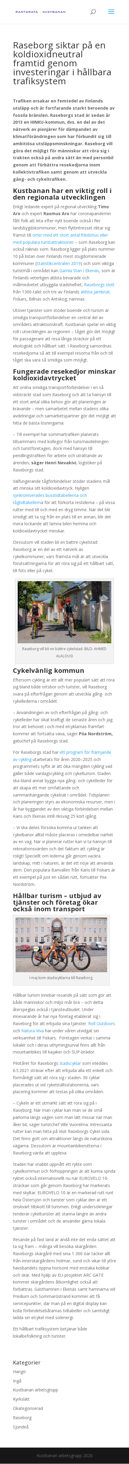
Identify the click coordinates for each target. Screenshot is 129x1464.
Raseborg (22, 1417)
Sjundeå (20, 1427)
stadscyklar (70, 1063)
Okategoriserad (28, 1408)
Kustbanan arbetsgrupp (35, 1390)
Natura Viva (32, 1030)
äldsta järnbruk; (95, 292)
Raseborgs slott (99, 284)
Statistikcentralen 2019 (59, 263)
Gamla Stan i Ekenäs (79, 270)
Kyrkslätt (21, 1399)
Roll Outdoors (101, 1023)
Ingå (17, 1381)
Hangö (19, 1371)
